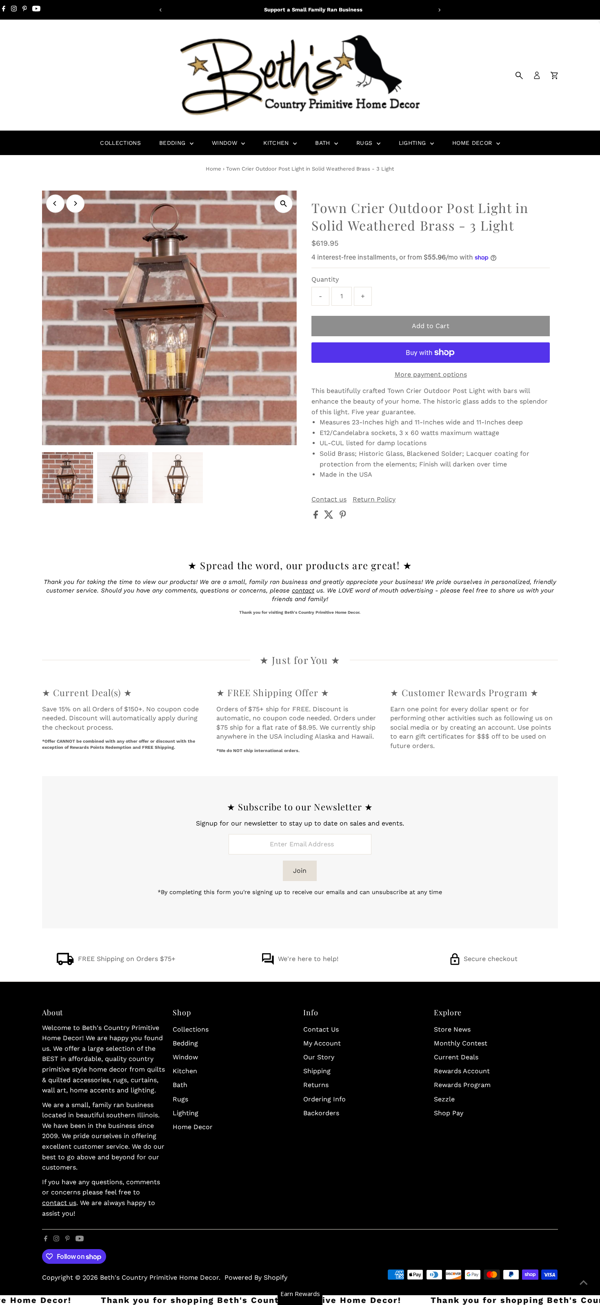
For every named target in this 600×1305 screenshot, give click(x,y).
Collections (120, 143)
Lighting (413, 143)
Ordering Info (324, 1099)
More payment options (431, 374)
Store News (452, 1029)
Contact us (329, 499)
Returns (316, 1085)
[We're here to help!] (268, 963)
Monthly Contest (460, 1043)
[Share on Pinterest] (343, 516)
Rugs (365, 143)
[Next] (439, 10)
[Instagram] (14, 10)
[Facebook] (3, 10)
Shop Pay (448, 1113)
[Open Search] (519, 75)
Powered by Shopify (255, 1277)
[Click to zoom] (283, 204)
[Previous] (161, 10)
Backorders (321, 1113)
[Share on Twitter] (330, 516)
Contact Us (321, 1029)
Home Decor (473, 143)
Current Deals (456, 1057)
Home (213, 169)
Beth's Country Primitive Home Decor (159, 1277)
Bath (323, 143)
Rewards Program (462, 1085)
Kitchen (277, 143)
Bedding (173, 143)
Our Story (318, 1057)
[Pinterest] (24, 10)
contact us (59, 1203)
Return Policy (374, 499)
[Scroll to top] (584, 1282)
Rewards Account (462, 1071)
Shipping (317, 1071)
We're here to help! (308, 959)
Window (225, 143)
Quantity (325, 279)
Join (300, 870)
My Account (322, 1043)
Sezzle (444, 1099)
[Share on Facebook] (316, 516)
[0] (554, 75)
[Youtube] (36, 10)
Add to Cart (430, 326)
